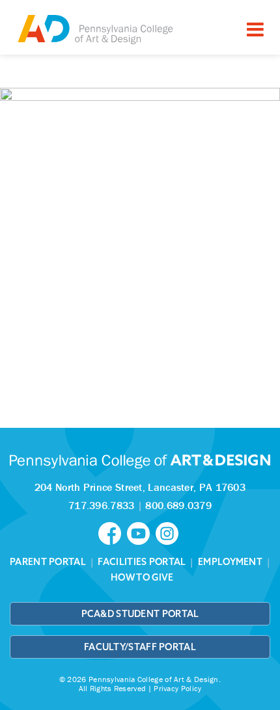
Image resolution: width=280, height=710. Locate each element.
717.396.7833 (101, 505)
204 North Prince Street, (140, 486)
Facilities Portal (142, 562)
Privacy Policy (177, 688)
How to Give (142, 577)
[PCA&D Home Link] (94, 29)
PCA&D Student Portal (140, 614)
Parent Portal (48, 562)
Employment (230, 562)
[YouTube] (141, 532)
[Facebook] (112, 532)
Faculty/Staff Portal (140, 647)
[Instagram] (169, 532)
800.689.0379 (178, 505)
